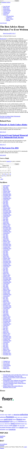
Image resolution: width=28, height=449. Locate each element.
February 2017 (6, 333)
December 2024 (7, 210)
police (21, 425)
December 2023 (7, 227)
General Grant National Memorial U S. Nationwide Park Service (14, 136)
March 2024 (6, 223)
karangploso (2, 423)
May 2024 (5, 220)
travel (7, 429)
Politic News (6, 7)
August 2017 (6, 325)
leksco (26, 423)
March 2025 (6, 206)
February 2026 (6, 191)
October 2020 (6, 280)
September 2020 (7, 282)
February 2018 (6, 317)
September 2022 (7, 248)
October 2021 (6, 263)
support (26, 427)
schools (17, 427)
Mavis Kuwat (6, 33)
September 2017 (7, 324)
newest (1, 425)
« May (1, 179)
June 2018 (5, 311)
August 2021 (6, 266)
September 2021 (7, 265)
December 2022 (7, 244)
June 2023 (5, 236)
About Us (5, 14)
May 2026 (5, 187)
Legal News (6, 13)
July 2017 (5, 326)
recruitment (3, 427)
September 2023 (7, 231)
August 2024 (6, 216)
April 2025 (5, 205)
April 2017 (5, 331)
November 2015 (7, 354)
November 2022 (7, 245)
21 (7, 174)
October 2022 (6, 247)
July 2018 (5, 310)
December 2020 (7, 277)
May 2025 (5, 203)
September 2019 (7, 294)
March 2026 (6, 189)
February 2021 (6, 275)
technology (2, 429)
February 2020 (6, 290)
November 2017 (7, 321)
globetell (2, 445)
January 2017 (6, 335)
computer (25, 417)
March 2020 (6, 289)
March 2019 (6, 301)
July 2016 (5, 343)
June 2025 (5, 202)
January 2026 (6, 192)
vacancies (12, 429)
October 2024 (6, 213)
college (21, 417)
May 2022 (5, 254)
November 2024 (7, 212)
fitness (24, 419)
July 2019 (5, 297)
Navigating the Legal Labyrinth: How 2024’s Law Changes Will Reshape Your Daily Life (15, 375)
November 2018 (7, 307)
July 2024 (5, 217)
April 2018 (5, 314)
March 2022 (6, 256)
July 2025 (5, 201)
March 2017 (6, 332)
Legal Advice (6, 9)
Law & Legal (6, 6)
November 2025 (7, 195)
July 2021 (5, 268)
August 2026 (6, 185)
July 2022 (5, 251)
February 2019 (6, 303)
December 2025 (7, 194)
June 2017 (5, 328)
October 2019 (6, 293)
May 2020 (5, 286)
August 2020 (6, 283)
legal (13, 423)
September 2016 (7, 340)
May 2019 (5, 298)
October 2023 (6, 230)
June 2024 (5, 219)
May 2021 (5, 270)
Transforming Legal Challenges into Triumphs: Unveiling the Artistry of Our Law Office (14, 381)
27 (5, 175)
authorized (3, 417)
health (11, 421)
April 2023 (5, 238)
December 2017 (7, 319)
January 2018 (6, 318)
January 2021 (6, 276)
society (21, 427)
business (10, 416)
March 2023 (6, 240)
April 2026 (5, 188)
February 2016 (6, 350)
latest (6, 423)
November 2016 (7, 337)
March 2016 (6, 349)
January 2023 (6, 243)
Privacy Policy (9, 19)
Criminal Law (6, 12)
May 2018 (5, 312)
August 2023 (6, 233)
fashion (14, 419)
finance (19, 419)
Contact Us (9, 17)
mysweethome (3, 444)
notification (6, 425)
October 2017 (6, 322)
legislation (18, 423)
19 (4, 174)
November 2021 (7, 262)
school (13, 427)
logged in (8, 161)
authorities (24, 414)
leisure (22, 423)
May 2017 (5, 329)
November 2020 (7, 279)
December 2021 (7, 261)
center (19, 417)
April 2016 (5, 347)
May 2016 (5, 346)
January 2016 (6, 351)
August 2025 (6, 199)
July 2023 (5, 234)
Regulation (8, 427)
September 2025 (7, 198)
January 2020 (6, 291)
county (1, 419)
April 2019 (5, 300)
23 (10, 174)
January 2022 (6, 259)
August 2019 (6, 296)
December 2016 (7, 336)
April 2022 (5, 255)
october (11, 425)
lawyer (9, 423)
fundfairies (2, 436)
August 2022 (6, 249)
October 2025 (6, 196)
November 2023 (7, 229)
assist (12, 414)
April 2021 (5, 272)
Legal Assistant (7, 10)
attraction (17, 414)
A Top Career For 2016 (9, 148)
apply (9, 414)
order (18, 425)
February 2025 (6, 208)
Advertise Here (10, 16)
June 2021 (5, 269)
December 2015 (7, 353)
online (15, 425)
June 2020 (5, 284)
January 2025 (6, 209)
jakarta (25, 421)
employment (8, 419)
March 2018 (6, 315)
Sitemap (8, 20)
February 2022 (6, 258)
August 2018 (6, 308)
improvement (15, 421)
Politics (23, 425)
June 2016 (5, 344)
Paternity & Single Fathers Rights (13, 125)
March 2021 (6, 273)
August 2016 (6, 342)
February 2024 (6, 224)
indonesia (21, 421)
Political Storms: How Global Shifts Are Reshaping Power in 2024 (13, 386)
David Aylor (3, 38)
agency (6, 414)
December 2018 (7, 305)
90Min (1, 437)
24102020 (2, 414)
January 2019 (6, 304)
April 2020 (5, 287)
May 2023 (5, 237)
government (4, 421)
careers (15, 417)
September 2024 (7, 215)
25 (2, 175)
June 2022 (5, 252)
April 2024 (5, 222)
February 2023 (6, 241)
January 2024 (6, 226)
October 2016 (6, 339)
